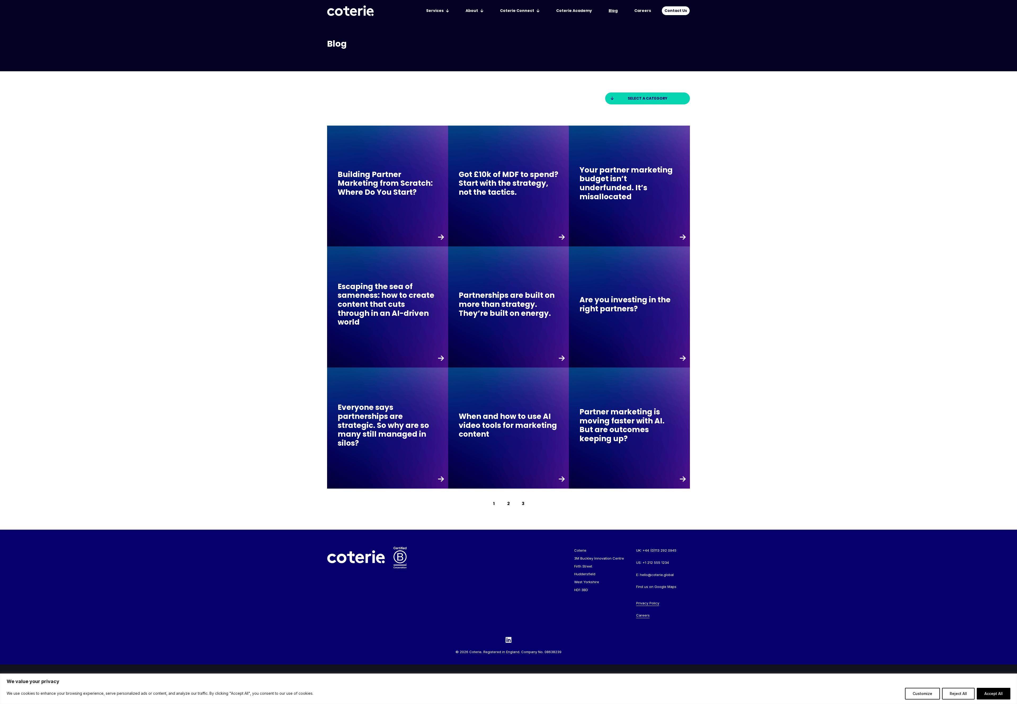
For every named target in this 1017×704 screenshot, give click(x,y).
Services (435, 10)
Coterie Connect (517, 10)
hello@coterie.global (657, 575)
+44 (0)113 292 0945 (659, 550)
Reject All (958, 693)
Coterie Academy (574, 10)
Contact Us (675, 10)
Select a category (647, 98)
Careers (642, 10)
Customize (922, 693)
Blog (613, 10)
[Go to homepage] (350, 10)
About (472, 10)
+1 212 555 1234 (656, 562)
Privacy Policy (647, 603)
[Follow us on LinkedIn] (508, 639)
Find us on (656, 587)
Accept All (993, 693)
